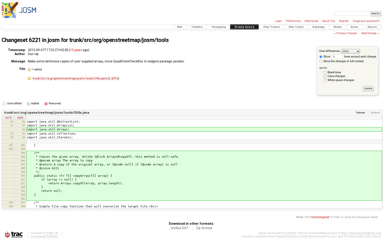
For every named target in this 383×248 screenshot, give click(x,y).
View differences (329, 51)
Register (344, 21)
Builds (338, 27)
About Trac (328, 21)
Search (372, 27)
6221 (35, 40)
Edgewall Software (46, 236)
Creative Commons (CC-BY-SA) (294, 236)
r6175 (8, 117)
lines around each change (360, 56)
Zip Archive (204, 228)
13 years (76, 50)
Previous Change (346, 33)
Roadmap (319, 27)
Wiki (179, 27)
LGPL (368, 236)
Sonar (354, 27)
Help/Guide (311, 21)
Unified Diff (179, 228)
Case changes (336, 76)
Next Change (369, 33)
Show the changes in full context (343, 61)
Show (326, 56)
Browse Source (244, 27)
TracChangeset (319, 217)
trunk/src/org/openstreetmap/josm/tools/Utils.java (70, 78)
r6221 (20, 117)
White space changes (341, 80)
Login (278, 21)
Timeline (197, 27)
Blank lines (334, 72)
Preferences (293, 21)
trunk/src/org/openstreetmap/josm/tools (119, 40)
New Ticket (296, 27)
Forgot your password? (366, 21)
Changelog (219, 27)
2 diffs (113, 78)
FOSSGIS (290, 233)
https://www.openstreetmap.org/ (361, 233)
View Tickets (271, 27)
